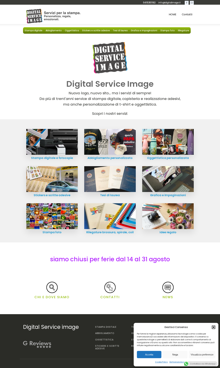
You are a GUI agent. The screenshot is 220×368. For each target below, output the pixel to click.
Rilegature (183, 30)
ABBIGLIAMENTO (104, 333)
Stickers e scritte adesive (96, 30)
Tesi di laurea (120, 30)
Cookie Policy (161, 362)
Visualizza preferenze (202, 354)
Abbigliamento (54, 30)
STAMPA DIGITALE (105, 327)
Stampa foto (167, 30)
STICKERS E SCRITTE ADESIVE (107, 347)
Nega (175, 354)
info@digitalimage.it (169, 2)
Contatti (187, 14)
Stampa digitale (33, 30)
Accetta (149, 354)
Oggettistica (72, 30)
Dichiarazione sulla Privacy (182, 362)
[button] (213, 327)
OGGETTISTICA (104, 340)
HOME (172, 14)
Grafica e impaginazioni (144, 30)
